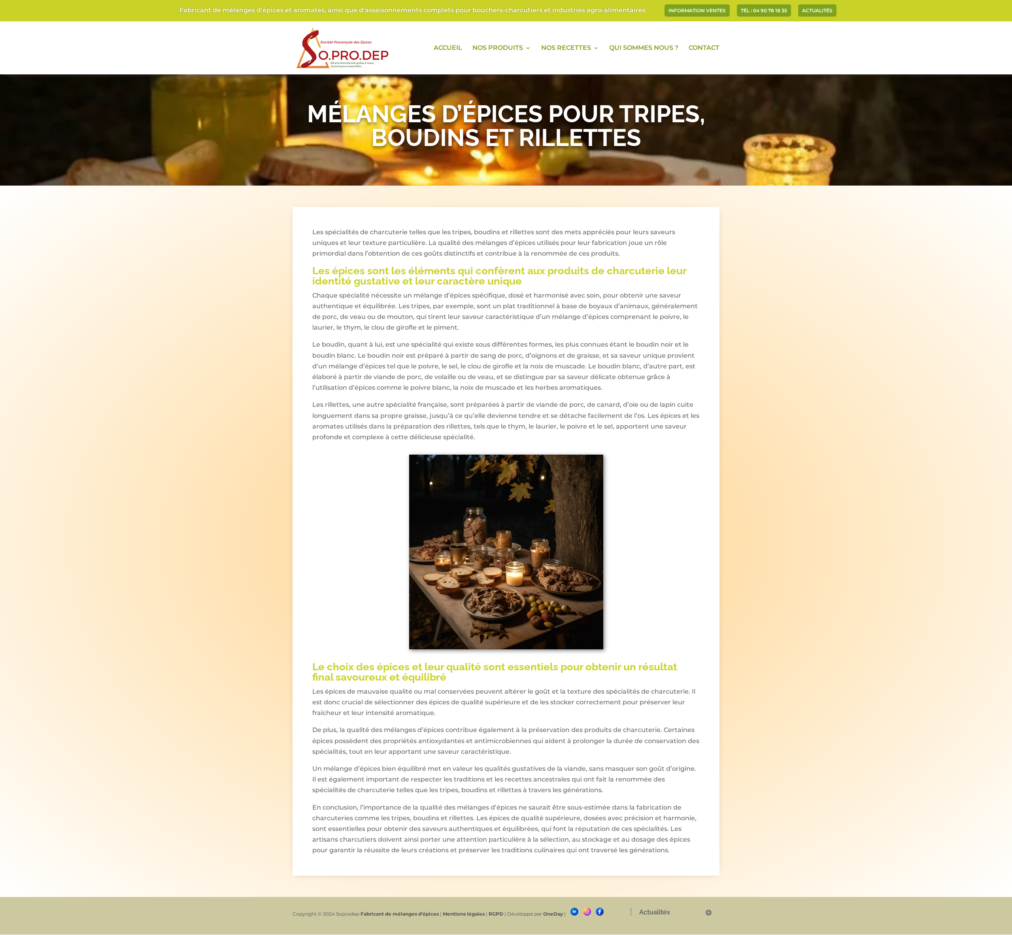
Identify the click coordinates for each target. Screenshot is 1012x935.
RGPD (496, 914)
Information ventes (697, 10)
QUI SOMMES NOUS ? (643, 48)
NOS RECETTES (566, 48)
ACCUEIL (448, 48)
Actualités (817, 10)
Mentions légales (464, 914)
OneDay (553, 914)
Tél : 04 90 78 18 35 (764, 10)
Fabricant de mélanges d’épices (400, 914)
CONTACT (704, 48)
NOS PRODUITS (497, 48)
